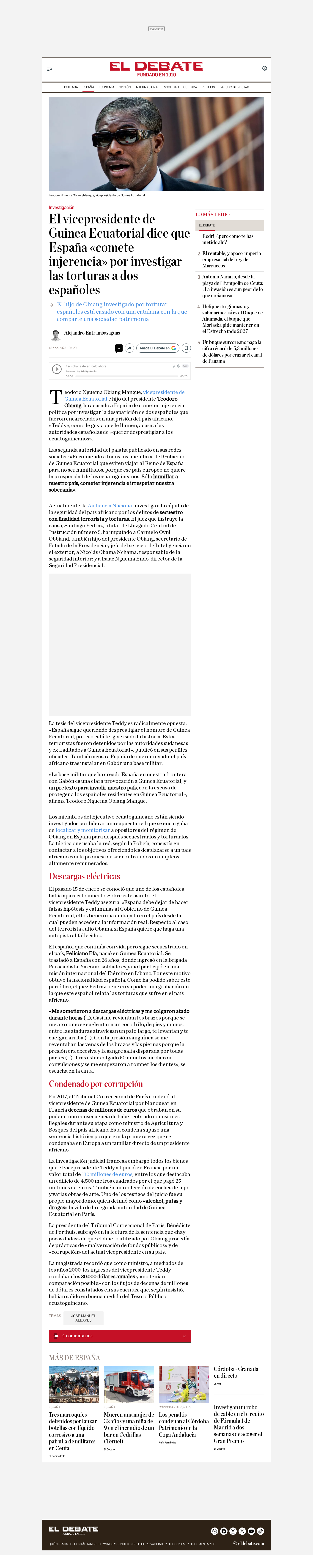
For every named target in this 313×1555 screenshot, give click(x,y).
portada (71, 87)
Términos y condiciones (117, 1544)
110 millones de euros (107, 1174)
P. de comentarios (201, 1544)
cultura (190, 87)
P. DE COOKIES (175, 1544)
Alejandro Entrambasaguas (92, 333)
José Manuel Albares (83, 1318)
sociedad (171, 87)
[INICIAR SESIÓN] (264, 69)
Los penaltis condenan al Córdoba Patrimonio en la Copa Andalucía (184, 1425)
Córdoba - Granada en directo (236, 1372)
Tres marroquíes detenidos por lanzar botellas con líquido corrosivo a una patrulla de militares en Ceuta (73, 1431)
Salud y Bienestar (234, 87)
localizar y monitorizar (83, 830)
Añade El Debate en (155, 348)
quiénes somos (60, 1544)
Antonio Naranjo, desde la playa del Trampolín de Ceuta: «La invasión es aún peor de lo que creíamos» (232, 286)
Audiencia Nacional (111, 505)
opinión (125, 87)
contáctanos (85, 1544)
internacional (147, 87)
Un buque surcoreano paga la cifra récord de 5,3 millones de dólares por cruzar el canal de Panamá (232, 352)
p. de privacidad (150, 1544)
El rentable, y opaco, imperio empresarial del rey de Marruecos (231, 260)
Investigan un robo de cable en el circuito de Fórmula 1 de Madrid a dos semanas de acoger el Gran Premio (239, 1424)
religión (208, 87)
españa (88, 87)
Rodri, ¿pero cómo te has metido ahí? (227, 239)
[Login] (264, 69)
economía (106, 87)
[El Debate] (156, 66)
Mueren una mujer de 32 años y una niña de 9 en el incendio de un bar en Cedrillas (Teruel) (129, 1428)
